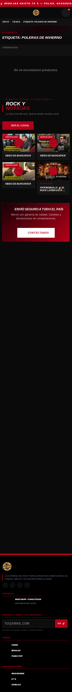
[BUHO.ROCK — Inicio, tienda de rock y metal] (36, 12)
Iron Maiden (18, 673)
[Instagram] (5, 585)
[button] (18, 143)
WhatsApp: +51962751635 (28, 599)
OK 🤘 (61, 623)
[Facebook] (20, 585)
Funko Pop (17, 656)
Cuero (15, 645)
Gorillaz (16, 685)
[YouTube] (27, 585)
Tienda (16, 22)
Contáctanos (38, 232)
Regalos (16, 650)
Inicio (5, 22)
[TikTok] (12, 585)
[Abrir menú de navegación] (6, 12)
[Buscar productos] (56, 12)
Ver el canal (20, 125)
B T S (14, 679)
